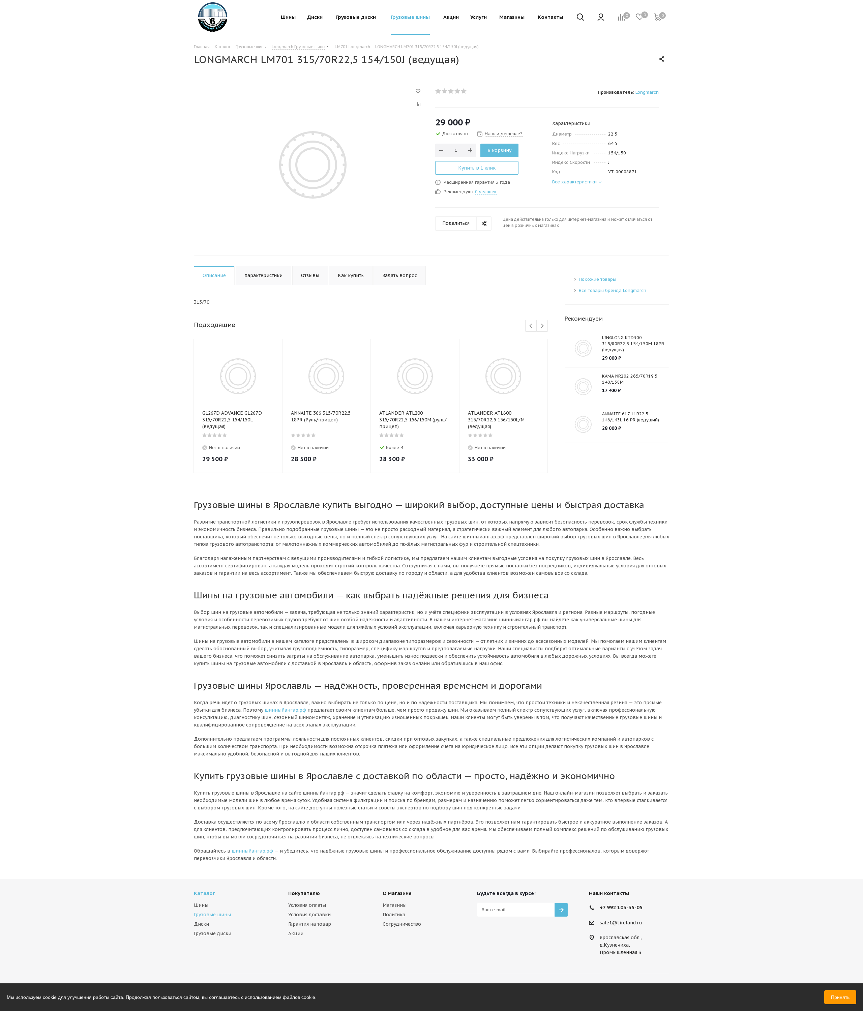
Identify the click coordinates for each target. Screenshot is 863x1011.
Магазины (395, 905)
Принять (840, 997)
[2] (445, 91)
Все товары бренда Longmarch (612, 290)
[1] (438, 91)
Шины (201, 905)
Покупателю (304, 893)
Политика (394, 915)
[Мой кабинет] (600, 18)
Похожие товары (597, 279)
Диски (201, 924)
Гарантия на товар (309, 924)
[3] (451, 91)
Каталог (204, 893)
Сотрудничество (402, 924)
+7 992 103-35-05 (621, 907)
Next (542, 326)
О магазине (397, 893)
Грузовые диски (212, 933)
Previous (531, 326)
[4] (457, 91)
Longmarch (647, 92)
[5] (464, 91)
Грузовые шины (212, 915)
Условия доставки (309, 915)
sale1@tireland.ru (621, 923)
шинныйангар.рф (285, 710)
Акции (295, 933)
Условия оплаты (307, 905)
